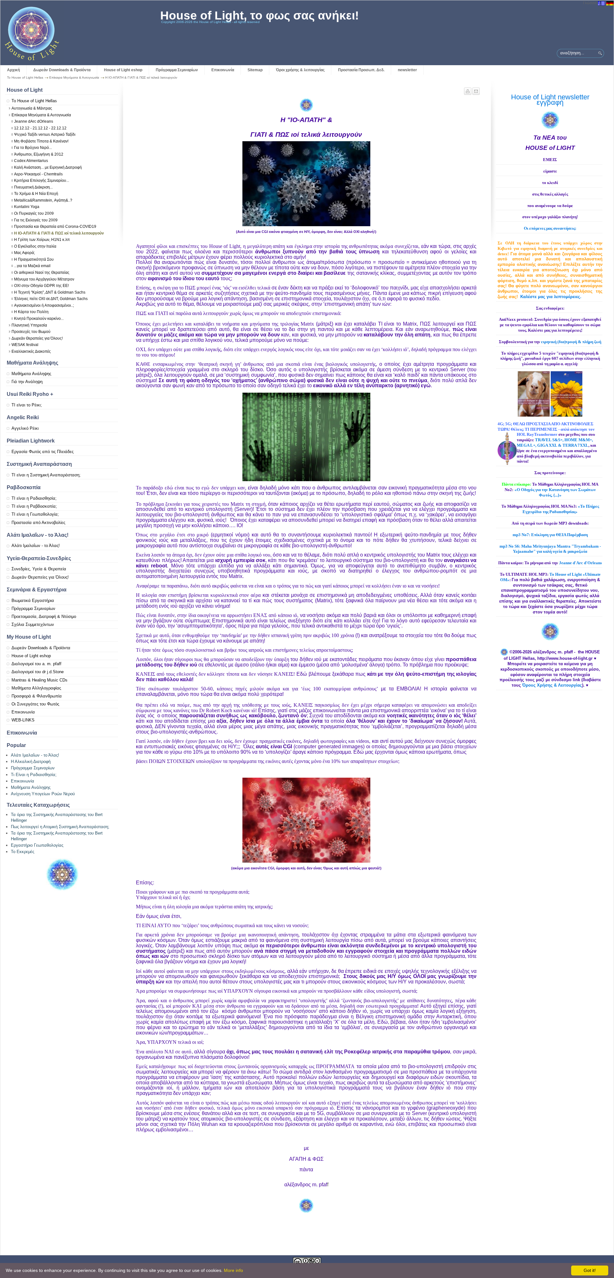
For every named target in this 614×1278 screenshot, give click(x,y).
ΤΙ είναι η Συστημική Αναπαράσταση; (46, 475)
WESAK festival (25, 345)
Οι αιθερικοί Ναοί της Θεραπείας (41, 272)
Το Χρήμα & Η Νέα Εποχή (36, 193)
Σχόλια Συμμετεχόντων (33, 624)
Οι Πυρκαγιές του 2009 (34, 213)
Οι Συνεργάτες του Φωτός (35, 704)
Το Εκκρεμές (22, 851)
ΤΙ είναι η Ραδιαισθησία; (34, 498)
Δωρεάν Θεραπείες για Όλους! (37, 338)
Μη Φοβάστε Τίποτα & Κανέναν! (41, 141)
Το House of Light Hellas (25, 77)
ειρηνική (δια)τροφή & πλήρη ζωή (571, 341)
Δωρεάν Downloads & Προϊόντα (62, 70)
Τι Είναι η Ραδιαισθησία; (34, 774)
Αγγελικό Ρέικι (25, 428)
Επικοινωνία (222, 70)
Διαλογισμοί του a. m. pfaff (36, 663)
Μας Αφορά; (24, 252)
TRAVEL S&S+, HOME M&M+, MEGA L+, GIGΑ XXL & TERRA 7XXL (555, 442)
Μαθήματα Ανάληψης (31, 373)
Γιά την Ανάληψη (27, 381)
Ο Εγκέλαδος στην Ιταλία (35, 246)
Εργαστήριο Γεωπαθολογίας (37, 845)
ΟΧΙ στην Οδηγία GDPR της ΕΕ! (41, 285)
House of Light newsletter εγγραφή (550, 99)
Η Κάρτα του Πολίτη (31, 312)
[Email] (476, 90)
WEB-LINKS (23, 720)
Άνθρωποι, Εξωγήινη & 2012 (38, 154)
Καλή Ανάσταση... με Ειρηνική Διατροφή (48, 167)
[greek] (601, 3)
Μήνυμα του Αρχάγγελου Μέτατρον (44, 279)
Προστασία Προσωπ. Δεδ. (361, 70)
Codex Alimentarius (31, 160)
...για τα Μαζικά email (32, 266)
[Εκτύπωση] (468, 90)
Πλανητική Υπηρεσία (29, 325)
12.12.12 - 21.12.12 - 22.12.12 (40, 128)
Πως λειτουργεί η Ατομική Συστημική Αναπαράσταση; (60, 826)
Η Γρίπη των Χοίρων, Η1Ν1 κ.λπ (42, 239)
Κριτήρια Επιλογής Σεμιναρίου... (41, 180)
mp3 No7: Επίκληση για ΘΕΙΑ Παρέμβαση (550, 534)
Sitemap (255, 70)
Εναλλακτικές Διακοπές (31, 351)
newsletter (407, 70)
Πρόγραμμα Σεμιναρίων (177, 70)
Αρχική (13, 70)
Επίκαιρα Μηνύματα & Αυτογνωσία (74, 77)
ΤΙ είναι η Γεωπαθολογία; (35, 514)
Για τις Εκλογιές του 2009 (36, 220)
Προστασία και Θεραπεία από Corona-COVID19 (55, 226)
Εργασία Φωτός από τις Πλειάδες (43, 451)
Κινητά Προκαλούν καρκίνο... (39, 318)
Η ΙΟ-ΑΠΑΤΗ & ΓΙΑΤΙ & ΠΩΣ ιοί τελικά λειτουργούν (59, 233)
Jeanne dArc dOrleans (33, 121)
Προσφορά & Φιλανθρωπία (37, 696)
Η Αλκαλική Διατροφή (31, 761)
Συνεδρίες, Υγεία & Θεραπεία (39, 568)
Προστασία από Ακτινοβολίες (38, 522)
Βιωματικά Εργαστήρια (33, 600)
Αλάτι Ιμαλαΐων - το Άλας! (36, 545)
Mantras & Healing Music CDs (39, 680)
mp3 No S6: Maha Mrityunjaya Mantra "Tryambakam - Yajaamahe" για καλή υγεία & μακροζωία (550, 549)
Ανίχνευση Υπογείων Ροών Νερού (43, 793)
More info (233, 1270)
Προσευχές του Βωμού (31, 331)
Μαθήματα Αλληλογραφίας (36, 688)
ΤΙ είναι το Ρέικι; (27, 405)
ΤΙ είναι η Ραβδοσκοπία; (34, 506)
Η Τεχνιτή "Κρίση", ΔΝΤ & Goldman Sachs (49, 292)
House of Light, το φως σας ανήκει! (259, 15)
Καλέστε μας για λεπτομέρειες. (550, 296)
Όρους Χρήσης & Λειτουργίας (552, 685)
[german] (610, 3)
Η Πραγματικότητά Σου (34, 259)
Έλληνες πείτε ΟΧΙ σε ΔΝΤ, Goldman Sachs (51, 298)
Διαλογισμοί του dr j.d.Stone (38, 671)
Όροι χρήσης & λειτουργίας (300, 70)
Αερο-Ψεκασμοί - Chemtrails (38, 174)
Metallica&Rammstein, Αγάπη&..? (43, 200)
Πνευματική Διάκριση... (33, 187)
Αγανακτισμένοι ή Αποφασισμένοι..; (44, 305)
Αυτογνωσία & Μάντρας (32, 108)
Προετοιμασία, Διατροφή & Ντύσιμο (44, 616)
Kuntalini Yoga (26, 206)
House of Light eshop (123, 70)
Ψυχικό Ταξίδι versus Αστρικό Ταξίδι (44, 134)
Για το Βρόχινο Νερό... (33, 147)
